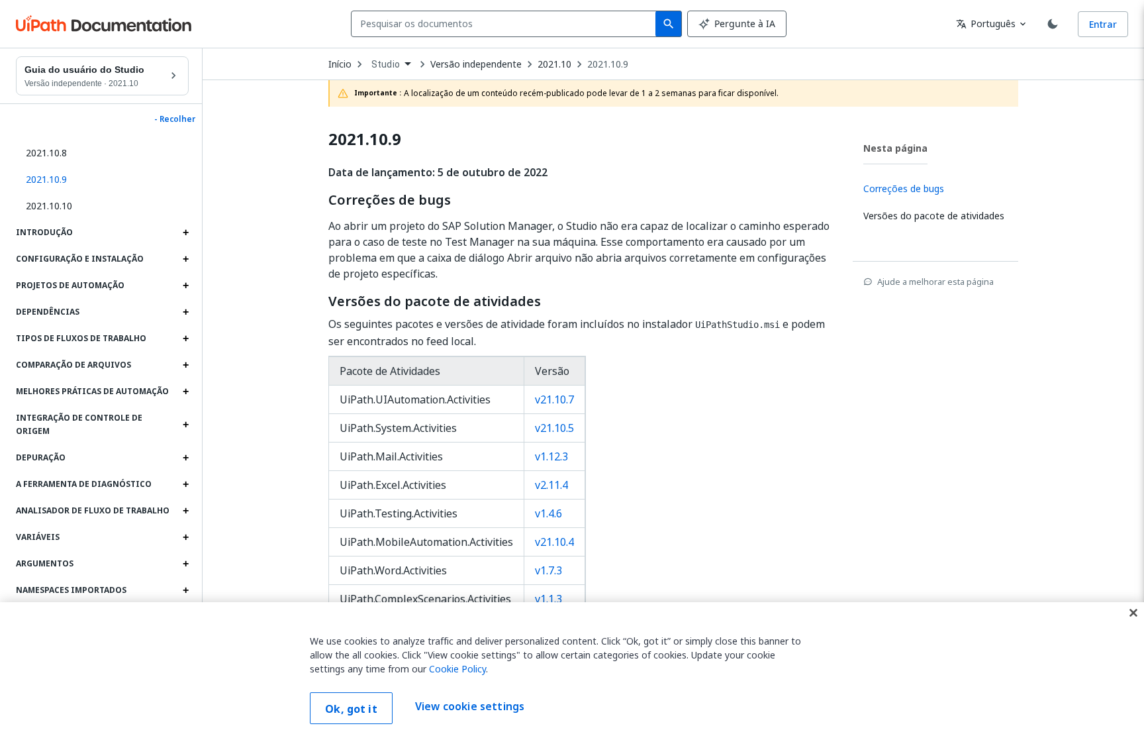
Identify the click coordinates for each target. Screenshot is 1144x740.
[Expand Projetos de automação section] (185, 285)
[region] (572, 671)
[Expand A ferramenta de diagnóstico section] (185, 484)
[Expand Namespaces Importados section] (185, 590)
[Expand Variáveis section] (185, 537)
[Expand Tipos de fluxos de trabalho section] (185, 338)
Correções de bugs (389, 200)
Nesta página (895, 148)
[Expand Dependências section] (185, 312)
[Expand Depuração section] (185, 458)
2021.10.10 (49, 206)
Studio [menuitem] (385, 64)
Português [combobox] (986, 23)
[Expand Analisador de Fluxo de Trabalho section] (185, 511)
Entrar (1103, 24)
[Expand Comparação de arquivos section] (185, 365)
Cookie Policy (457, 669)
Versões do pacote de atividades (434, 301)
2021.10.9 (607, 64)
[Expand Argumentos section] (185, 564)
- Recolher (174, 119)
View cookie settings (469, 707)
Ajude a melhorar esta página (935, 281)
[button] (102, 179)
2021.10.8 (46, 153)
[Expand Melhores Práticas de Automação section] (185, 391)
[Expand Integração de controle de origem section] (185, 425)
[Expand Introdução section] (185, 232)
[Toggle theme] (1052, 24)
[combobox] (506, 24)
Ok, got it (351, 709)
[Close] (1133, 613)
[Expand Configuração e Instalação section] (185, 259)
